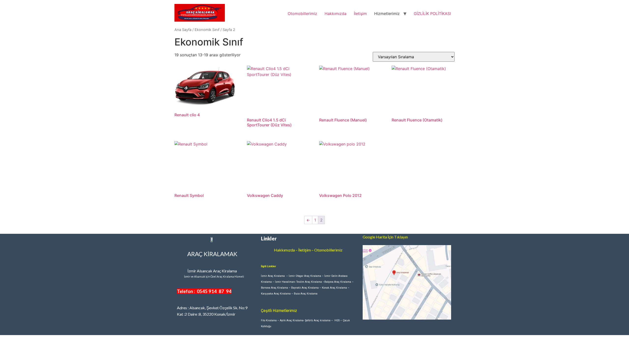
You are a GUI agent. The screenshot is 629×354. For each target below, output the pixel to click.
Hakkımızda (335, 13)
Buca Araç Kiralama (305, 293)
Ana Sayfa (182, 30)
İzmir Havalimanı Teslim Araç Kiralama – (299, 281)
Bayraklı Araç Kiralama (305, 287)
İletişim (360, 13)
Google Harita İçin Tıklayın (385, 237)
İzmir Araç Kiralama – (275, 276)
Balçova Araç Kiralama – (339, 281)
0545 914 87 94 (214, 291)
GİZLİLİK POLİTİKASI (432, 13)
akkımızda (286, 250)
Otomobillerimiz (302, 13)
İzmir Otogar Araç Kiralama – (306, 276)
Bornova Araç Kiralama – (276, 287)
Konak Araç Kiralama (334, 287)
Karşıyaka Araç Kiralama (276, 293)
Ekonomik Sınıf (207, 30)
